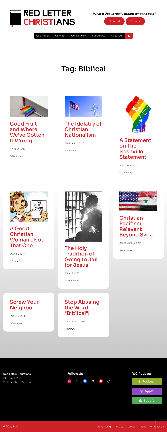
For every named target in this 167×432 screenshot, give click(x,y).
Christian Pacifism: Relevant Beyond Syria (136, 226)
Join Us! (114, 21)
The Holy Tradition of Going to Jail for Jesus (81, 257)
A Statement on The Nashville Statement (135, 149)
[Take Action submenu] (50, 36)
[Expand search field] (129, 36)
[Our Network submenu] (87, 36)
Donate (135, 21)
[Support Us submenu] (106, 36)
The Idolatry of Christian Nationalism (83, 129)
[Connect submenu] (66, 36)
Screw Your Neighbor (24, 305)
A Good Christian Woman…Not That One (26, 237)
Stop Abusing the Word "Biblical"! (82, 307)
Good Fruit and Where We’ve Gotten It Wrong (27, 132)
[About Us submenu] (123, 36)
